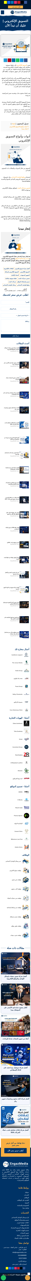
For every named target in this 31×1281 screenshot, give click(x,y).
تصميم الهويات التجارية (22, 1230)
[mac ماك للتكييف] (26, 681)
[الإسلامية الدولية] (26, 826)
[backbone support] (26, 657)
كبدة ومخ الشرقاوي (17, 778)
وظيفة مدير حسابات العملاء (14, 898)
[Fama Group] (26, 688)
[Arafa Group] (26, 673)
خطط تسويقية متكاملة (11, 278)
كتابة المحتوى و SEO (23, 1235)
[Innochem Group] (26, 749)
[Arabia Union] (26, 849)
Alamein (20, 770)
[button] (2, 12)
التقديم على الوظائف (23, 1200)
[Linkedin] (12, 2)
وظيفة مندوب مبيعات (15, 935)
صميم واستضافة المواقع (24, 281)
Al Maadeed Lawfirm (16, 762)
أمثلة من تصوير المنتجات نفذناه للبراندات (15, 1039)
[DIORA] (26, 794)
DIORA (20, 792)
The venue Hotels (17, 662)
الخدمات (26, 1195)
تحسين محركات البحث (23, 188)
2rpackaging (18, 755)
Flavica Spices (18, 815)
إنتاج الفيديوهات (24, 1225)
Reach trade (18, 807)
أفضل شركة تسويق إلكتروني (22, 268)
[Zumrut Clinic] (26, 833)
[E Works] (26, 802)
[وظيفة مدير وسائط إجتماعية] (25, 910)
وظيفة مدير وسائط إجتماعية (14, 907)
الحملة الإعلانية (15, 275)
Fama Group (18, 686)
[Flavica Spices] (26, 818)
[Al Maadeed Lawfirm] (26, 765)
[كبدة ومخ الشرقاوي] (26, 781)
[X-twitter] (22, 2)
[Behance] (8, 2)
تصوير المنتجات (24, 1233)
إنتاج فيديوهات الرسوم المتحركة (20, 1228)
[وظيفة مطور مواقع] (25, 929)
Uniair (20, 739)
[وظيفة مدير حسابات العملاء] (25, 901)
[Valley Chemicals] (26, 696)
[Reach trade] (26, 810)
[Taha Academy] (26, 733)
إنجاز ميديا (7, 1274)
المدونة (27, 1203)
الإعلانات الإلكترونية (8, 268)
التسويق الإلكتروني (21, 65)
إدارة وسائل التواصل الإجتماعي (20, 1217)
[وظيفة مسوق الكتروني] (25, 873)
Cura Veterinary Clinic (16, 710)
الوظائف (26, 1197)
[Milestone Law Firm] (26, 841)
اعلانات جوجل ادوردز (23, 1222)
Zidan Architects (17, 723)
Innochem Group (17, 747)
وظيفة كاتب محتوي (16, 889)
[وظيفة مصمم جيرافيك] (25, 920)
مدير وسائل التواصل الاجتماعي (13, 861)
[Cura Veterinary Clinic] (26, 712)
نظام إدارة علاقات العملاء (21, 1238)
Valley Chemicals (17, 694)
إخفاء (13, 124)
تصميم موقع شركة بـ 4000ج (13, 542)
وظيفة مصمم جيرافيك (15, 916)
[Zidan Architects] (26, 725)
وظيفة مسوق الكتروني (15, 870)
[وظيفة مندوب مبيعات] (25, 938)
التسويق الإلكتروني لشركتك (12, 272)
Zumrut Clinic (18, 831)
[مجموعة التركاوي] (26, 704)
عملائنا (27, 1192)
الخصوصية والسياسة (23, 1205)
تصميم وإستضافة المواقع (22, 1220)
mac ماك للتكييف (18, 678)
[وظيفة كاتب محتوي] (25, 892)
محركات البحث (12, 281)
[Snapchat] (5, 2)
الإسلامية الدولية (18, 823)
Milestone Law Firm (16, 839)
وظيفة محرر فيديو (16, 879)
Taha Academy (18, 731)
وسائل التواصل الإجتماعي (9, 285)
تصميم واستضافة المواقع (22, 258)
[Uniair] (26, 741)
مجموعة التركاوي (18, 702)
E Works (20, 800)
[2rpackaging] (26, 757)
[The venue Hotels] (26, 665)
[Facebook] (25, 2)
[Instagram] (15, 2)
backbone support (17, 655)
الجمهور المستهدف (25, 275)
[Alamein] (26, 773)
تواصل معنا (26, 1208)
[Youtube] (18, 2)
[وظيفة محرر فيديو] (25, 882)
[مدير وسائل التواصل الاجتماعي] (25, 864)
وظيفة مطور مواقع (16, 926)
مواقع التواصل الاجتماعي (18, 177)
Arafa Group (18, 670)
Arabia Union (18, 847)
